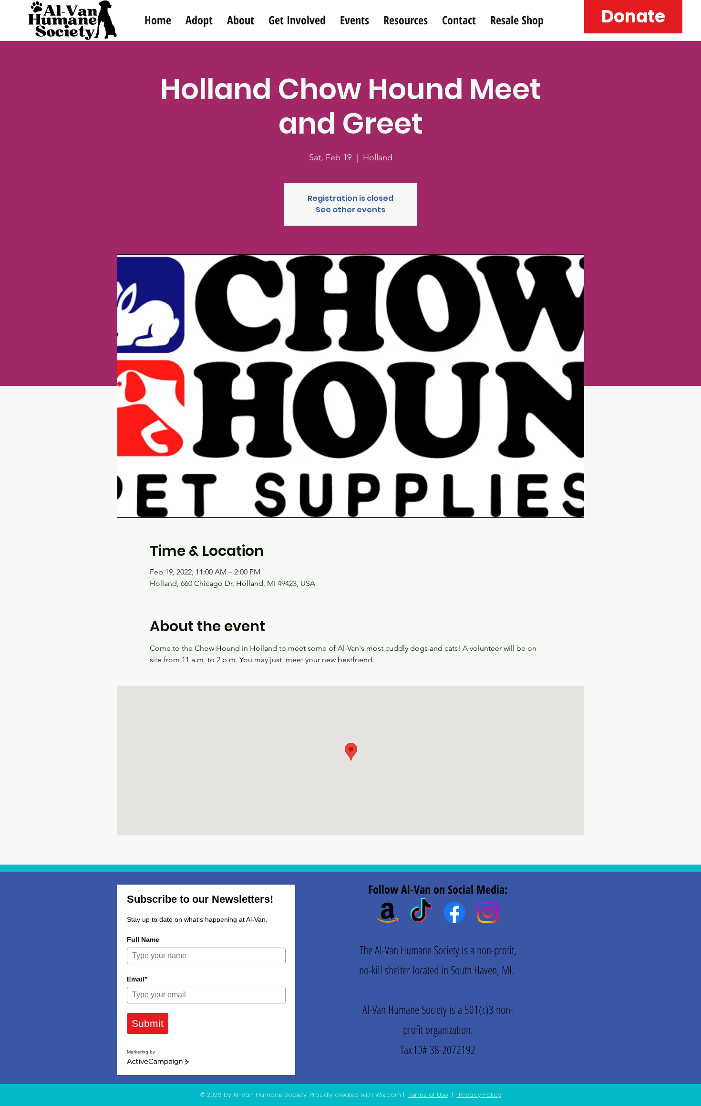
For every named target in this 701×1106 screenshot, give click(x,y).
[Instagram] (488, 912)
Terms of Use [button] (428, 1094)
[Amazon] (387, 912)
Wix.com (388, 1094)
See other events (350, 209)
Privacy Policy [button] (479, 1094)
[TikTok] (421, 912)
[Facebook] (454, 912)
